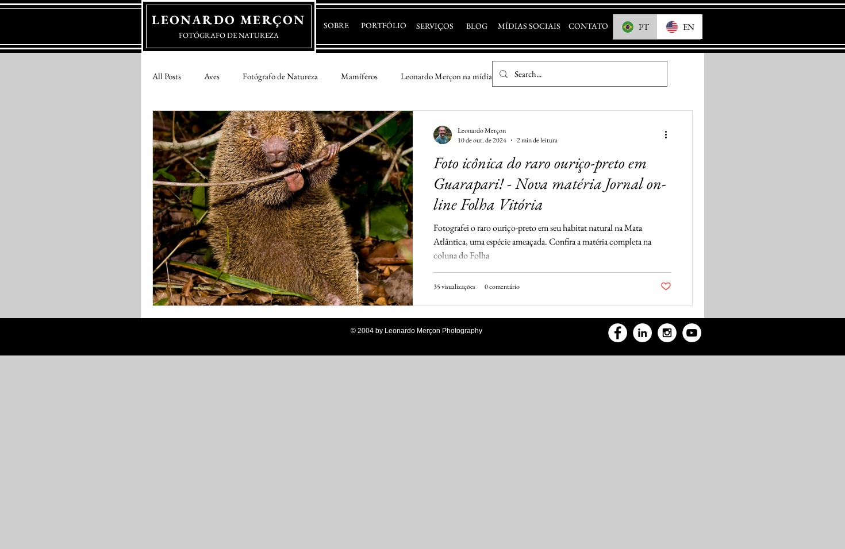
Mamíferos (359, 76)
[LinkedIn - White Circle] (642, 332)
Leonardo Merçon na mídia (446, 76)
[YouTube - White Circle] (691, 332)
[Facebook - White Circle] (617, 332)
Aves (212, 76)
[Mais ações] (670, 135)
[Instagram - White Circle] (667, 332)
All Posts (166, 76)
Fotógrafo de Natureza (280, 76)
